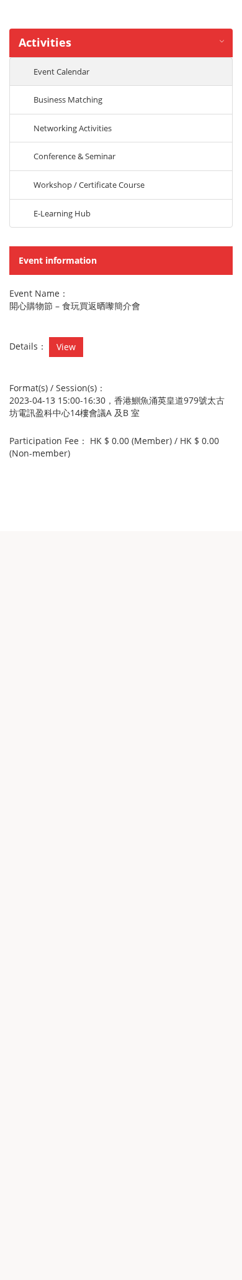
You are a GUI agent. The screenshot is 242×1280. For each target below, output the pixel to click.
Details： (28, 346)
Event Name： (38, 293)
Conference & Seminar (74, 156)
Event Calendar (61, 71)
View (66, 347)
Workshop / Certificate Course (89, 184)
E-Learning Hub (62, 213)
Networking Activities (73, 128)
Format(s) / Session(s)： (57, 388)
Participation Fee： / (114, 447)
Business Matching (68, 99)
